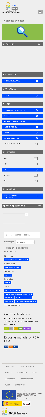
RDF (6, 347)
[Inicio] (11, 7)
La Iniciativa (9, 366)
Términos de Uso (27, 366)
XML (10, 347)
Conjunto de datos (14, 20)
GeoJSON (27, 328)
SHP (11, 328)
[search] (37, 233)
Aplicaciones (22, 373)
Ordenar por (9, 242)
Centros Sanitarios (17, 314)
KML (20, 328)
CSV (15, 328)
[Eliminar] (27, 260)
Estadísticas (20, 385)
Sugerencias (10, 379)
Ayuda (7, 385)
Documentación (26, 379)
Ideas (34, 373)
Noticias (8, 373)
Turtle (16, 347)
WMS (6, 328)
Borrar (40, 44)
